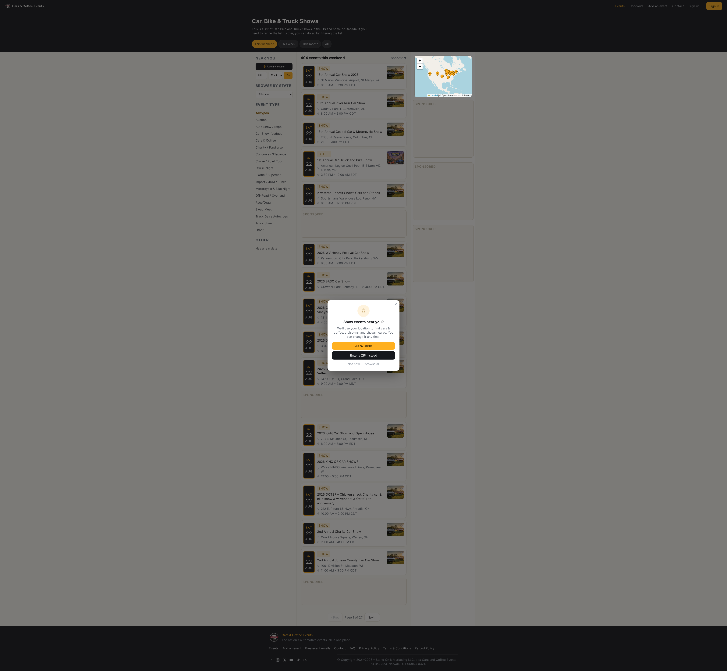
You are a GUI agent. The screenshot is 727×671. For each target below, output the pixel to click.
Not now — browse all (364, 364)
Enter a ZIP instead (363, 355)
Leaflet (434, 95)
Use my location (363, 345)
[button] (448, 77)
